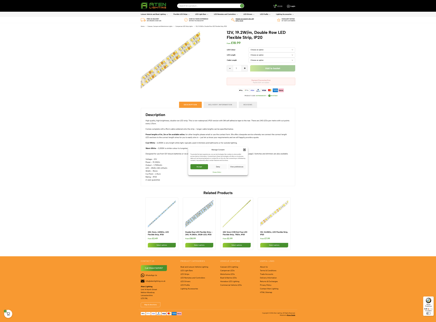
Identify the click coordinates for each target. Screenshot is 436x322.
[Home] (153, 5)
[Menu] (432, 297)
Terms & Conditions (268, 270)
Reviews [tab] (248, 105)
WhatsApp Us (151, 275)
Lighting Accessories (284, 14)
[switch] (428, 313)
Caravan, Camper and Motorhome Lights (159, 26)
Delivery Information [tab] (220, 105)
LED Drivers (247, 14)
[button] (244, 150)
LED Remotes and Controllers (225, 14)
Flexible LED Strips (180, 14)
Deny (218, 167)
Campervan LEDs (227, 270)
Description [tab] (190, 105)
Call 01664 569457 (154, 268)
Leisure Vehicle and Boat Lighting (153, 14)
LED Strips (185, 274)
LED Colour (231, 50)
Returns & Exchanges (269, 281)
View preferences (236, 167)
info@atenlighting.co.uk (155, 281)
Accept (199, 167)
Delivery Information (268, 278)
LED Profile (264, 14)
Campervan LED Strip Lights (184, 26)
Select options (162, 245)
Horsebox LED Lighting (229, 281)
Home (143, 26)
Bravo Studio (291, 315)
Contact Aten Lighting (269, 289)
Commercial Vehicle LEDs (231, 285)
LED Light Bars (200, 14)
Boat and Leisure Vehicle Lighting (194, 267)
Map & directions (150, 305)
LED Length (231, 55)
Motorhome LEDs (227, 274)
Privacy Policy (217, 172)
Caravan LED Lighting (229, 267)
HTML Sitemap (266, 292)
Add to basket (272, 68)
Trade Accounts (266, 274)
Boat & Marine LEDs (228, 278)
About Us (264, 267)
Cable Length (232, 60)
